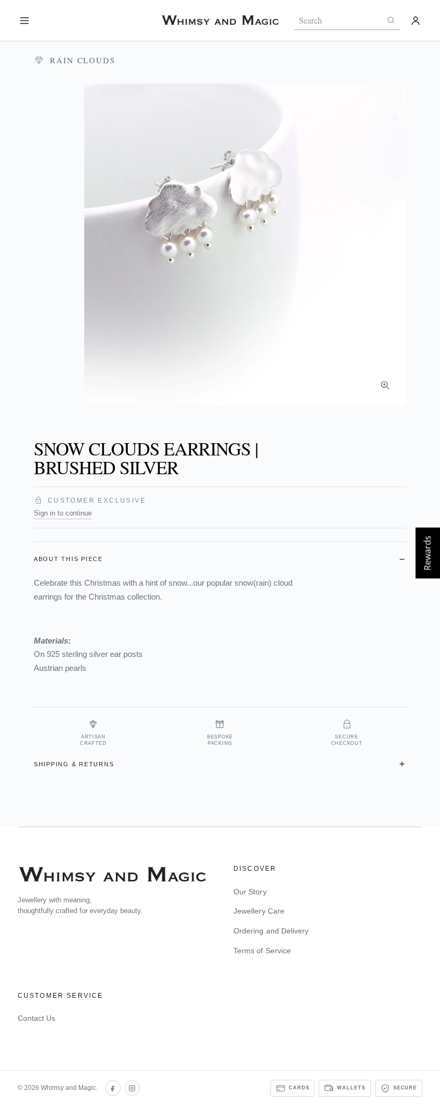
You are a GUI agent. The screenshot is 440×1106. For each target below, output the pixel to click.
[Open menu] (24, 20)
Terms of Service (262, 950)
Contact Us (37, 1018)
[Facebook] (113, 1088)
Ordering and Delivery (271, 930)
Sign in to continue (63, 513)
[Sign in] (415, 20)
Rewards (427, 553)
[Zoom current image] (385, 385)
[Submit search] (390, 20)
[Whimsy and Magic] (220, 20)
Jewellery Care (258, 911)
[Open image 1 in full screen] (245, 244)
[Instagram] (132, 1088)
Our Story (250, 891)
